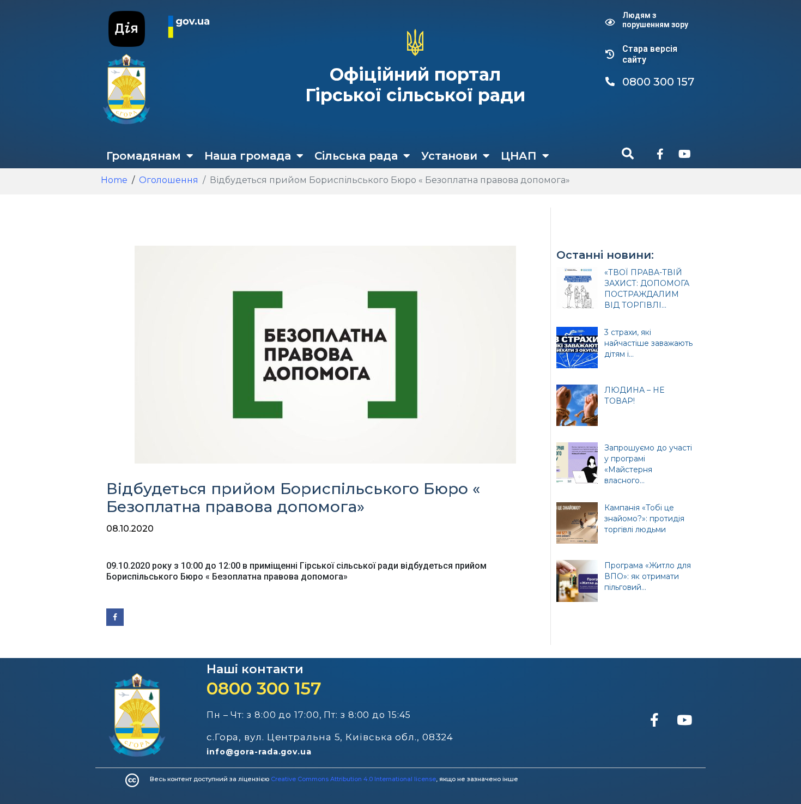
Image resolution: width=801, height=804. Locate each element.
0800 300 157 (264, 688)
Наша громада (247, 155)
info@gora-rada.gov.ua (259, 752)
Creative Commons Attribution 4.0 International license (353, 779)
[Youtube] (684, 154)
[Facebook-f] (660, 154)
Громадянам (143, 155)
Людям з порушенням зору (655, 20)
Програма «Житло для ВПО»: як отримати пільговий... (647, 576)
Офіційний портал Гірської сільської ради (415, 85)
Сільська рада (356, 155)
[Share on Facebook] (115, 617)
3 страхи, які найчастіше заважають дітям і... (648, 343)
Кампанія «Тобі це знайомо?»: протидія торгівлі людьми (644, 518)
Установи (449, 155)
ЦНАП (519, 155)
